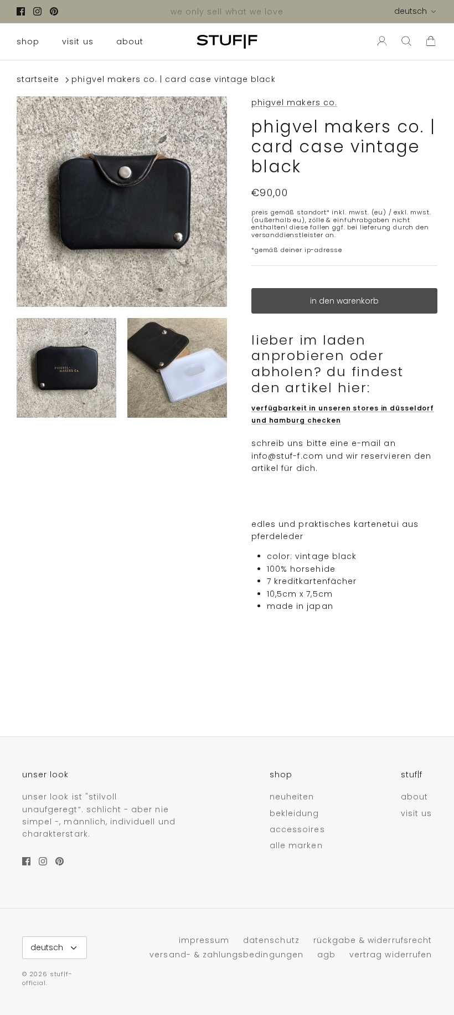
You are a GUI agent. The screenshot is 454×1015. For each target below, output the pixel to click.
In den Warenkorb (344, 300)
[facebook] (21, 11)
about (129, 41)
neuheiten (292, 796)
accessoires (297, 829)
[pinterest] (54, 11)
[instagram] (37, 11)
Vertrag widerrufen (390, 954)
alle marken (296, 845)
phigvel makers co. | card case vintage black (173, 79)
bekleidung (294, 813)
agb (326, 954)
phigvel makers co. (294, 102)
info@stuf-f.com (287, 456)
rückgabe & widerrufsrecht (372, 940)
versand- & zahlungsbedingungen (226, 954)
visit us (77, 41)
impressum (204, 940)
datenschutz (271, 940)
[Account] (380, 41)
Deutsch (410, 11)
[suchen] (406, 41)
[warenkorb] (430, 41)
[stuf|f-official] (227, 41)
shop (28, 41)
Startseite (38, 79)
